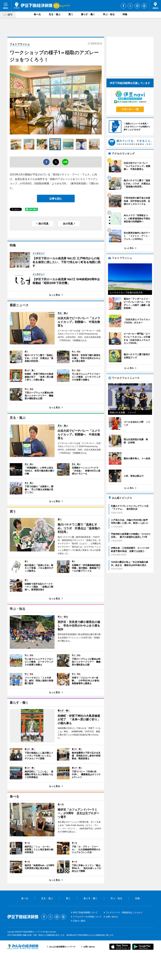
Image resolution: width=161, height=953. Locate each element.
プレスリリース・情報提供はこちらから (124, 912)
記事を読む (56, 198)
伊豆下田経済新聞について (85, 912)
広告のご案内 (79, 920)
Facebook (123, 6)
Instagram (137, 6)
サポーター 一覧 (130, 109)
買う (70, 14)
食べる (37, 14)
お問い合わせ (112, 916)
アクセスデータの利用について (87, 916)
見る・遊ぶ (55, 14)
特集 (125, 14)
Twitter (130, 6)
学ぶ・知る (109, 14)
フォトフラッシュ (20, 44)
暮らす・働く (88, 14)
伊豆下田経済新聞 (33, 5)
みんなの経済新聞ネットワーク (22, 946)
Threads (144, 6)
